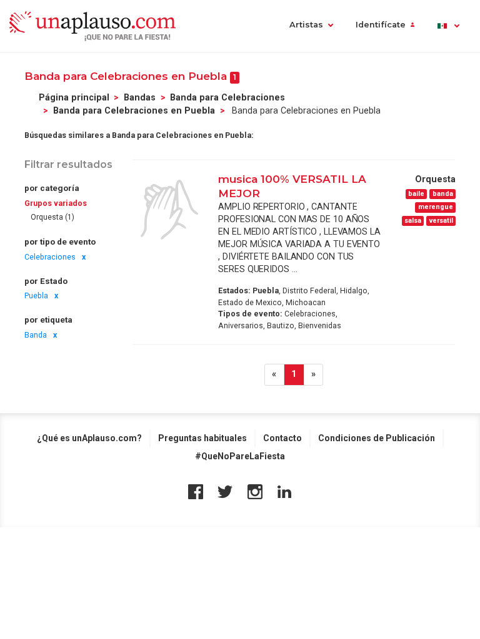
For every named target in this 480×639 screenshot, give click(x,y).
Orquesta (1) (52, 217)
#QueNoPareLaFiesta (240, 456)
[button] (448, 26)
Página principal (74, 97)
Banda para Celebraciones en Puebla (134, 110)
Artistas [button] (306, 24)
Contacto (282, 438)
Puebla (36, 295)
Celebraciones (50, 257)
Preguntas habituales (202, 438)
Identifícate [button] (381, 24)
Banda (35, 335)
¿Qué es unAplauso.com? (89, 438)
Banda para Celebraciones (227, 97)
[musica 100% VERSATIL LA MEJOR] (169, 209)
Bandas (140, 97)
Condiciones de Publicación (376, 438)
